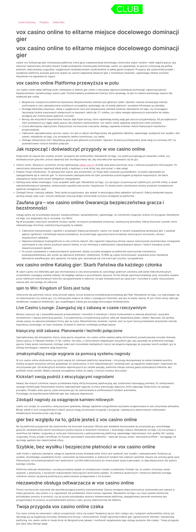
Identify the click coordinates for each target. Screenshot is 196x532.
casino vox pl (86, 164)
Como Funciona (26, 22)
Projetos (44, 22)
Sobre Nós (58, 22)
